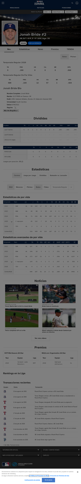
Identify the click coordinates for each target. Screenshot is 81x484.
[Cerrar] (77, 472)
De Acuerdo (48, 480)
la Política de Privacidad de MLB (39, 476)
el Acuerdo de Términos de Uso (59, 476)
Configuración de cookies (32, 480)
